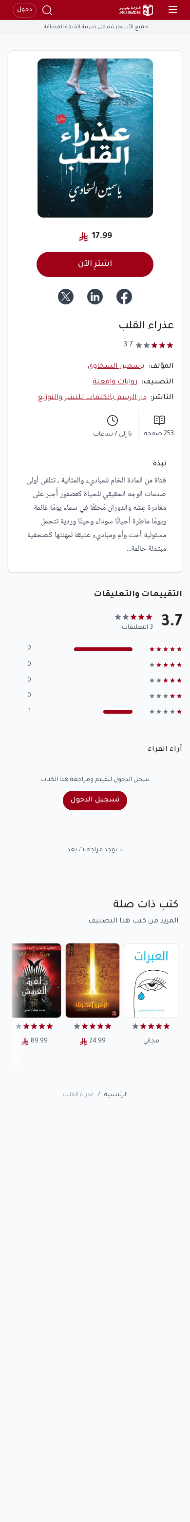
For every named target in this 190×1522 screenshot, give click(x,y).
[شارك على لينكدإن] (95, 296)
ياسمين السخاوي (116, 367)
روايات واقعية (115, 382)
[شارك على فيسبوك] (124, 296)
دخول (24, 10)
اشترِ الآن (95, 264)
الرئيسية (116, 1095)
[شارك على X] (65, 296)
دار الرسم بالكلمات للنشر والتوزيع (92, 398)
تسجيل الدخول (95, 800)
